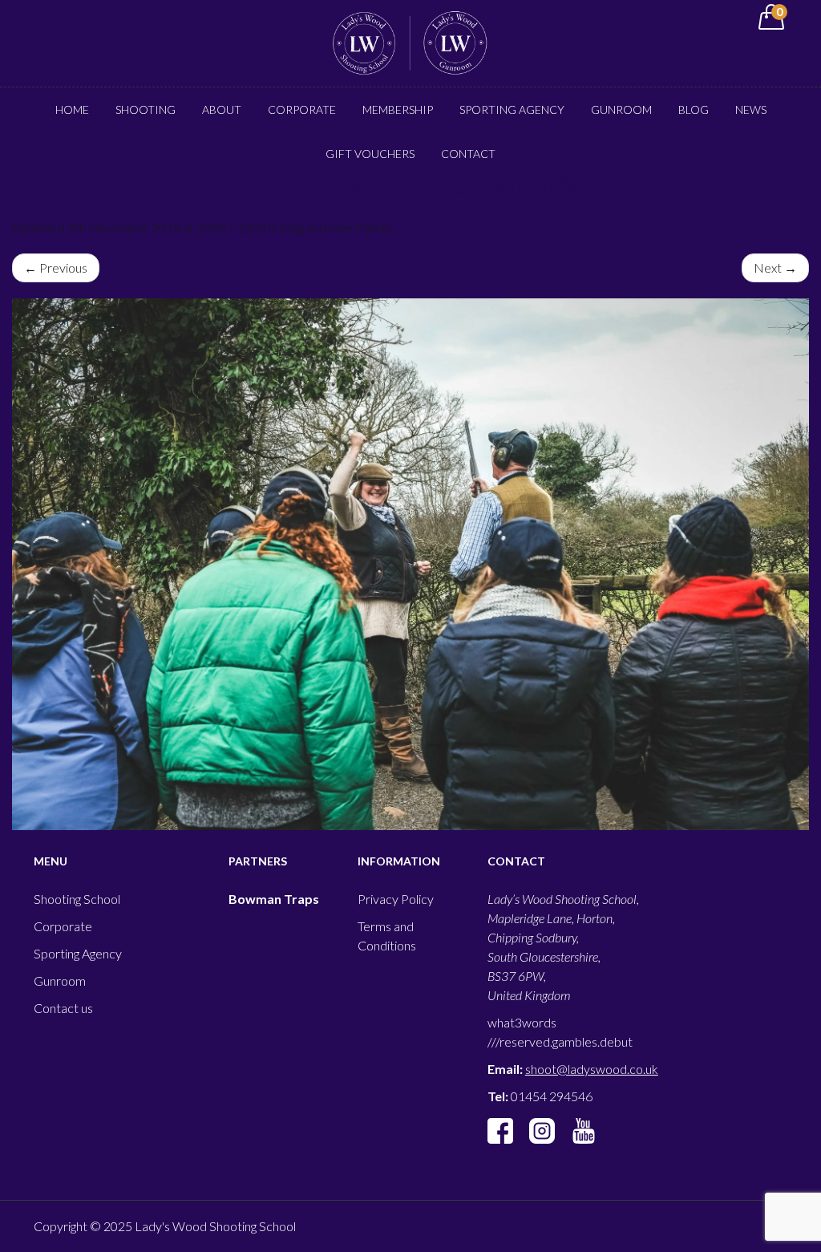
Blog (693, 109)
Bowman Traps (274, 898)
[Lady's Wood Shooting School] (410, 41)
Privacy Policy (396, 898)
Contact (468, 153)
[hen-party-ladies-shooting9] (410, 564)
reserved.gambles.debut (566, 1041)
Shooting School (77, 898)
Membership (397, 109)
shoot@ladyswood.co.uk (591, 1068)
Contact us (63, 1007)
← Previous (55, 267)
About (221, 109)
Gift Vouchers (370, 153)
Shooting (145, 109)
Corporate (302, 109)
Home (72, 109)
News (750, 109)
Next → (775, 267)
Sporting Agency (511, 109)
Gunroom (621, 109)
